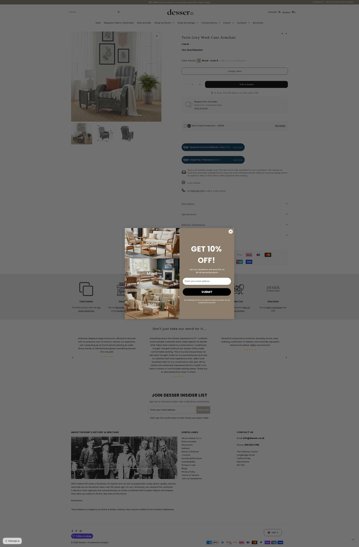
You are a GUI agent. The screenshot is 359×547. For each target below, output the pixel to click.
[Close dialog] (231, 231)
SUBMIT (207, 292)
